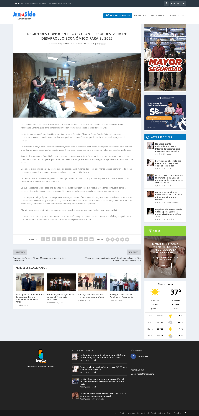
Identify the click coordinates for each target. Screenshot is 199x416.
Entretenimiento (173, 202)
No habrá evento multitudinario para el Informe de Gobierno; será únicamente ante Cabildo (167, 148)
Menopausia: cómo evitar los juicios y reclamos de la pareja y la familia (165, 248)
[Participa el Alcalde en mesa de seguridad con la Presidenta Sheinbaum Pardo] (30, 282)
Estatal (122, 413)
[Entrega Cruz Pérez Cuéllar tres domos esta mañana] (92, 282)
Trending (170, 219)
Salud (169, 413)
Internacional (143, 413)
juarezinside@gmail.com (142, 374)
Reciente (139, 15)
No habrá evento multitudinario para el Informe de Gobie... (46, 3)
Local (86, 43)
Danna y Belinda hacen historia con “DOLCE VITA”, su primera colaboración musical (169, 196)
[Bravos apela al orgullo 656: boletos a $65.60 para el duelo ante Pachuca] (150, 162)
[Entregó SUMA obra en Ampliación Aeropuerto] (124, 282)
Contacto (175, 15)
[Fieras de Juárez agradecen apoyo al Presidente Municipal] (61, 282)
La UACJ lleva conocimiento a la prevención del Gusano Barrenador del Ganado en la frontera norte (169, 179)
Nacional (131, 413)
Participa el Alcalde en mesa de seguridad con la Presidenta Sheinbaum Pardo (30, 298)
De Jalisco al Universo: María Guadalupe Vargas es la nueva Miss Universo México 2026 (168, 213)
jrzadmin (65, 43)
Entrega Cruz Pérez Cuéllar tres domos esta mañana (91, 295)
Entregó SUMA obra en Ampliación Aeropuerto (121, 295)
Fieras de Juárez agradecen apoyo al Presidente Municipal (60, 297)
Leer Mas (165, 265)
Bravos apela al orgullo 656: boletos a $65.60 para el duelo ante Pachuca (168, 163)
